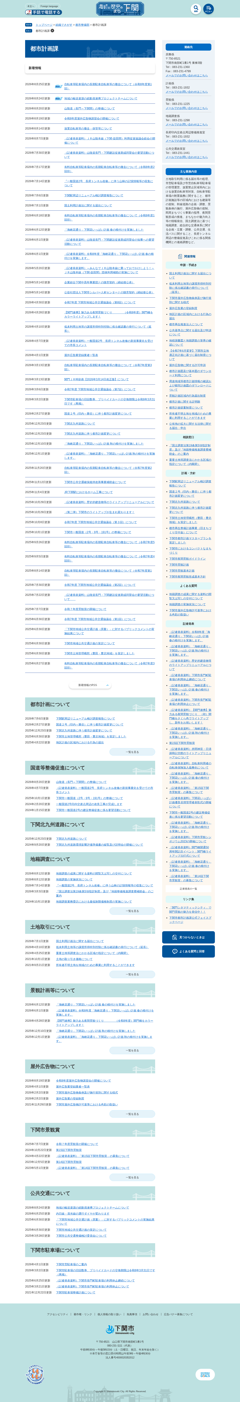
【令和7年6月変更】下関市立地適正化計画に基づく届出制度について (190, 355)
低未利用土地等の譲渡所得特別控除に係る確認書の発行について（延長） (102, 947)
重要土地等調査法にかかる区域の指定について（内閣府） (92, 953)
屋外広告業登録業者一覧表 (81, 355)
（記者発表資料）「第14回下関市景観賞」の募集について (92, 1167)
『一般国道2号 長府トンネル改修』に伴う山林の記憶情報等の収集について (104, 885)
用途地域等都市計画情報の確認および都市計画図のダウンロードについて (190, 385)
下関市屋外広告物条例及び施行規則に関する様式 (87, 1092)
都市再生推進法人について (186, 324)
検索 (196, 10)
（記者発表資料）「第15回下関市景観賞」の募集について (92, 1155)
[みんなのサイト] (183, 10)
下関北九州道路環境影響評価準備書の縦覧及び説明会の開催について (99, 844)
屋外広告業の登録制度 (70, 1098)
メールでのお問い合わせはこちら (187, 75)
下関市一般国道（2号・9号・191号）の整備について (97, 532)
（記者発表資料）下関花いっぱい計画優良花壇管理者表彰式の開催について (190, 802)
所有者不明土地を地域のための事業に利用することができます (95, 965)
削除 (52, 30)
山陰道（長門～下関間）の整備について (89, 108)
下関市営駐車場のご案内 (71, 1264)
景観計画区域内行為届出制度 (187, 395)
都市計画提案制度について (186, 407)
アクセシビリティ (57, 1314)
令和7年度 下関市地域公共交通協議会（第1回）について (100, 619)
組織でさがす (64, 24)
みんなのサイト (183, 10)
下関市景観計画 (179, 564)
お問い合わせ (150, 1314)
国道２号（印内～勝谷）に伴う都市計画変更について (98, 413)
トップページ (44, 24)
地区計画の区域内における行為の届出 (80, 742)
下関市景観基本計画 (181, 570)
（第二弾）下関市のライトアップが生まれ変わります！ (99, 512)
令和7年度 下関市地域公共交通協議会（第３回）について (100, 522)
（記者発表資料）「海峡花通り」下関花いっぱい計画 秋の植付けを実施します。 (190, 650)
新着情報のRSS (87, 685)
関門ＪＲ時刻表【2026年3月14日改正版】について (96, 379)
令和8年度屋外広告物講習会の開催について (91, 118)
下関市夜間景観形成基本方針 (187, 576)
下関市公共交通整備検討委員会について (81, 1235)
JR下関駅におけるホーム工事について (88, 492)
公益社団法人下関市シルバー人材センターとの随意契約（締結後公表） (109, 292)
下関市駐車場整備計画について (75, 1292)
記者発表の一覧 (188, 888)
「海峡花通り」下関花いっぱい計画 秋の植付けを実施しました (104, 443)
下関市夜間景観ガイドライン (187, 558)
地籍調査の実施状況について (74, 879)
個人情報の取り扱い (109, 1314)
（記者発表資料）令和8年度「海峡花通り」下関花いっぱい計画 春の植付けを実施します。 (189, 636)
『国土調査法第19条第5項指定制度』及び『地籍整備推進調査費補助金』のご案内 (190, 449)
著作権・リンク (83, 1314)
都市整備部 (82, 24)
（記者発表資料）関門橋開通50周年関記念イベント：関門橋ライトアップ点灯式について (190, 851)
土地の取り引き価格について (74, 959)
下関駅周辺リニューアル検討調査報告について (93, 195)
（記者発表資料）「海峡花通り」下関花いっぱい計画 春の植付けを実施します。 (190, 689)
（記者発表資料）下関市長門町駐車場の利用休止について (92, 1286)
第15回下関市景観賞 (69, 1150)
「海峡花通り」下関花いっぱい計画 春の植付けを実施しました (104, 229)
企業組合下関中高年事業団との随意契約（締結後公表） (99, 282)
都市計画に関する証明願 (184, 401)
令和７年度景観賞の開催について (85, 609)
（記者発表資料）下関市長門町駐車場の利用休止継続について (95, 1280)
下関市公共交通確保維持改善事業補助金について (95, 482)
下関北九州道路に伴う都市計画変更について (92, 433)
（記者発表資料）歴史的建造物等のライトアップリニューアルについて (109, 502)
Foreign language (49, 6)
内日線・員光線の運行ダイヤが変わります (82, 1213)
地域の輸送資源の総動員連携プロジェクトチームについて (100, 98)
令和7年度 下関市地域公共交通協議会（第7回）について (100, 389)
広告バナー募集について (178, 1314)
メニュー (208, 10)
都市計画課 (43, 30)
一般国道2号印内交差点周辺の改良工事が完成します (89, 804)
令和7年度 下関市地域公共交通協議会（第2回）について (100, 584)
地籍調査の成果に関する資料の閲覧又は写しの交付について (94, 873)
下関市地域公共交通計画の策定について (89, 643)
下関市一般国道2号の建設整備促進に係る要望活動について (93, 810)
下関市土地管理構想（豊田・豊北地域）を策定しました (99, 653)
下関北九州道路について (79, 423)
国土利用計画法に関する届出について (88, 205)
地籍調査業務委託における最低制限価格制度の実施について (94, 901)
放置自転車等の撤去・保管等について (88, 128)
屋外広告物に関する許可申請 (187, 365)
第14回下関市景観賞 (69, 1161)
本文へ (30, 6)
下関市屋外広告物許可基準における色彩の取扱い (87, 1104)
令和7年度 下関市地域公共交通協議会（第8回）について (100, 302)
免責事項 (132, 1314)
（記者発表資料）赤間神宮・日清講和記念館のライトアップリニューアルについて (190, 753)
